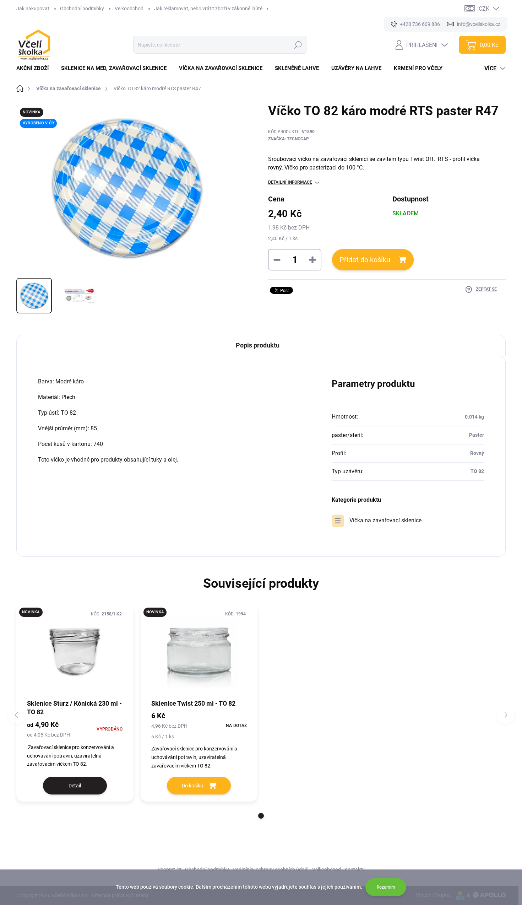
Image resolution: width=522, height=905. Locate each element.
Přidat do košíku (364, 259)
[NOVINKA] (75, 651)
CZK (484, 8)
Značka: (288, 138)
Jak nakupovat (32, 8)
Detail (75, 785)
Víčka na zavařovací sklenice (385, 520)
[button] (261, 816)
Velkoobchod (129, 8)
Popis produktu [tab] (257, 345)
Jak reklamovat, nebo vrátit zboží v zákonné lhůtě (208, 8)
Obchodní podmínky (82, 8)
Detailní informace (290, 182)
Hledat (298, 45)
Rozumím (386, 887)
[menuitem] (35, 68)
